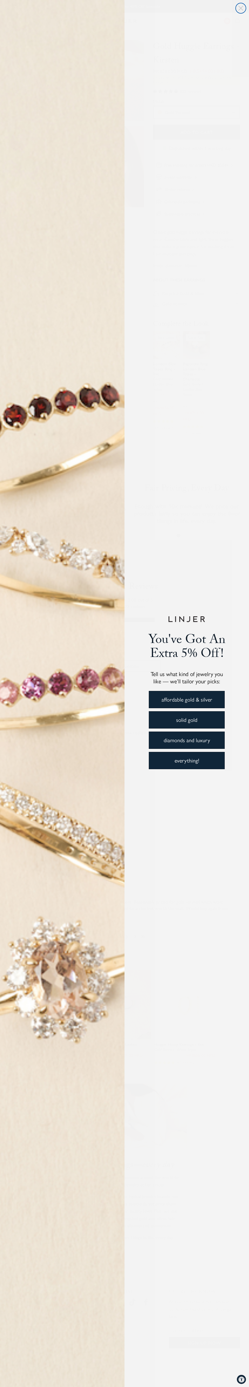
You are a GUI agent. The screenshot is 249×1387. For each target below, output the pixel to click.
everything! (187, 760)
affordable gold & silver (187, 699)
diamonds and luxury (187, 740)
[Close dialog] (241, 8)
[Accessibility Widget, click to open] (241, 1379)
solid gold (186, 719)
